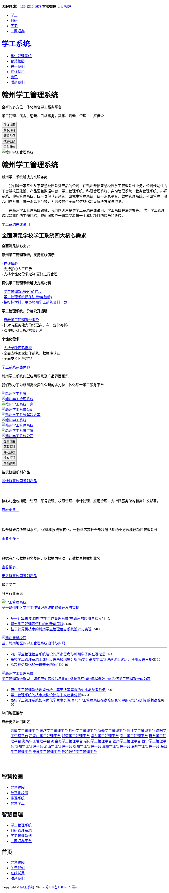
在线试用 (18, 72)
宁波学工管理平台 (47, 752)
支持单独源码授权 (18, 348)
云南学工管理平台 (25, 731)
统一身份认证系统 (16, 491)
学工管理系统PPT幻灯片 (23, 292)
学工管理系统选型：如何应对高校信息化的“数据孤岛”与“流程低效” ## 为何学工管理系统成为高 (76, 679)
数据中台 (9, 548)
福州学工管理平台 (127, 741)
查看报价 (9, 146)
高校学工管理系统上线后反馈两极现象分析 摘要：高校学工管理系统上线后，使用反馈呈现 (81, 659)
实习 (14, 26)
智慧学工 (18, 803)
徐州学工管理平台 (87, 746)
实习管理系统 (21, 836)
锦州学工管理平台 (29, 746)
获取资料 (9, 130)
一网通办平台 (21, 841)
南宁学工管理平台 (134, 736)
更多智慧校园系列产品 (19, 576)
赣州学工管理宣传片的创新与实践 (37, 624)
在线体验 (11, 264)
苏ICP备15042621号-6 (61, 887)
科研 (14, 20)
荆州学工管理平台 (83, 731)
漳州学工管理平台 (116, 746)
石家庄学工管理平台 (45, 736)
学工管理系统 (21, 825)
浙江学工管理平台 (141, 731)
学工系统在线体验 (16, 367)
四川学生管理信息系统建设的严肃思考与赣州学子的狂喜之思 (58, 654)
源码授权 (9, 135)
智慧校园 (18, 61)
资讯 (14, 77)
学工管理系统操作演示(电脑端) (28, 297)
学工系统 (17, 44)
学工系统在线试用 (16, 224)
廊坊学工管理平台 (54, 731)
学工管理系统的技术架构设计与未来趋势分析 (46, 695)
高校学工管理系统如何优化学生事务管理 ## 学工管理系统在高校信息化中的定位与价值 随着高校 (86, 700)
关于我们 (18, 66)
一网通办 (18, 31)
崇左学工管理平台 (105, 736)
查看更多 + (10, 510)
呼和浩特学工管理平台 (79, 752)
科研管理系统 (12, 520)
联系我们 (18, 82)
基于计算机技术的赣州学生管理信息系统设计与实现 (51, 629)
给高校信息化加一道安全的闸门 (35, 665)
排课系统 (18, 798)
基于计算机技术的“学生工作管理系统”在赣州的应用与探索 (56, 618)
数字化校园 (19, 793)
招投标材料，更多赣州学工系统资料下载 (35, 302)
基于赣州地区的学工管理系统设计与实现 (33, 643)
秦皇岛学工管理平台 (67, 741)
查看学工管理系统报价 (21, 320)
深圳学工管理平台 (145, 746)
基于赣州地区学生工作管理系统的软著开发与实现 (40, 607)
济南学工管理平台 (58, 746)
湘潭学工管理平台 (76, 736)
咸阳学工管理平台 (98, 741)
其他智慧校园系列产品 (19, 481)
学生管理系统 (21, 56)
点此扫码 (64, 6)
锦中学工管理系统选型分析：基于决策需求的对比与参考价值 (58, 690)
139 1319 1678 (30, 6)
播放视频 (9, 141)
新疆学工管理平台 (112, 731)
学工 (14, 15)
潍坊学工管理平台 (36, 741)
